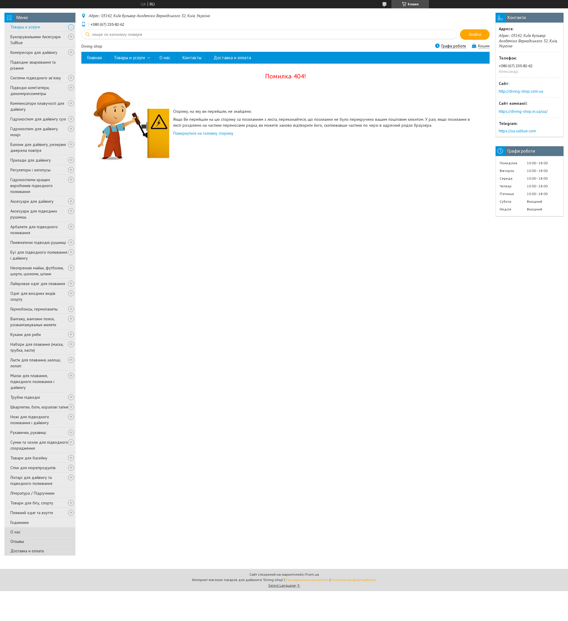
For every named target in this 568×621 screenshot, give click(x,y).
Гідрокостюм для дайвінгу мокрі (34, 131)
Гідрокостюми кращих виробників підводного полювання (31, 185)
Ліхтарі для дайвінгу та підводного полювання (31, 480)
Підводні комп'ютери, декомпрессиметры (29, 90)
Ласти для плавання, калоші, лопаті (35, 363)
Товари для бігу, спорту (31, 503)
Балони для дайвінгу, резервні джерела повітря (38, 147)
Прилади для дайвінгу (30, 160)
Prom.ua (312, 574)
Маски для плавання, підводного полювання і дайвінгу (32, 381)
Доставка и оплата (27, 551)
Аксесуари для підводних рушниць (33, 214)
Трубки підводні (25, 397)
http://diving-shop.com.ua (521, 91)
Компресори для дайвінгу (33, 52)
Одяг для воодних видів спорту (32, 296)
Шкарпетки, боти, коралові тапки (39, 407)
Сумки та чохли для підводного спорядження (39, 445)
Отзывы (17, 541)
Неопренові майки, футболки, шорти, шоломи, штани (37, 270)
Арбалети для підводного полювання (34, 229)
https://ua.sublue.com (517, 130)
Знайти (475, 34)
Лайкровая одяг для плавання (37, 283)
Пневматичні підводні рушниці (38, 242)
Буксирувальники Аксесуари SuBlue (35, 39)
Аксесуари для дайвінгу (32, 201)
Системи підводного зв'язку (35, 78)
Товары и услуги (25, 27)
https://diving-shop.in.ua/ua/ (523, 111)
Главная (94, 57)
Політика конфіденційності (353, 579)
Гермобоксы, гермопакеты (34, 309)
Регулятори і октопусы (30, 170)
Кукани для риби (25, 334)
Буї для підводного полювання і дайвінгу (38, 255)
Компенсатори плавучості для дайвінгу (37, 106)
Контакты (192, 57)
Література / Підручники (32, 493)
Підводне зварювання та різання (33, 65)
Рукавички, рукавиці (28, 432)
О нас (15, 532)
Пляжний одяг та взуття (31, 512)
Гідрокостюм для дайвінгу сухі (38, 119)
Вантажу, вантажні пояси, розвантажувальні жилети (33, 321)
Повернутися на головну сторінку (203, 133)
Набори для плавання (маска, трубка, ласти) (36, 347)
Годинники (19, 522)
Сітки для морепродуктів (33, 467)
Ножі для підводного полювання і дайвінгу (29, 419)
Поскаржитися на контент (307, 579)
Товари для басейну (28, 458)
